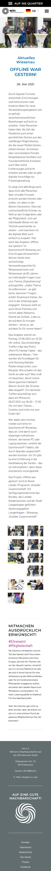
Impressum (25, 847)
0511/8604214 (29, 770)
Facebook (25, 866)
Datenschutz (25, 852)
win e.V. (25, 748)
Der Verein (25, 857)
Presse (25, 861)
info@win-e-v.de (29, 777)
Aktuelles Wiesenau (25, 60)
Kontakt (25, 842)
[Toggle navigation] (47, 11)
